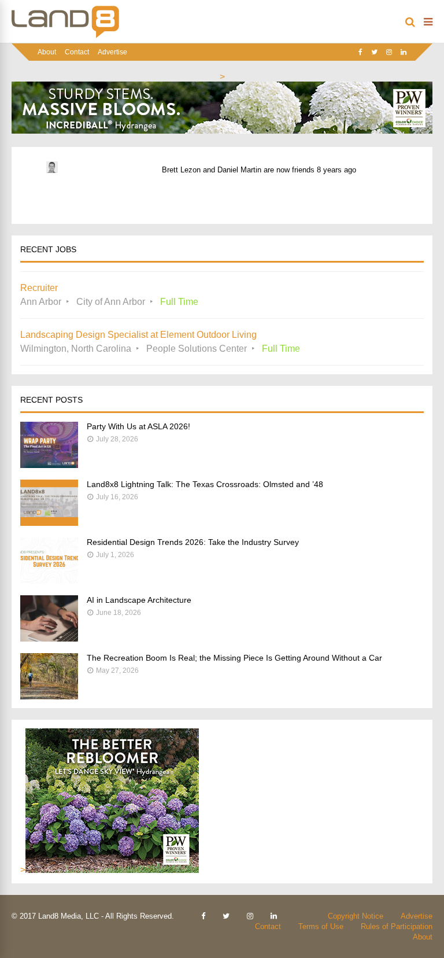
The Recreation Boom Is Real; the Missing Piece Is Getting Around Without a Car (234, 657)
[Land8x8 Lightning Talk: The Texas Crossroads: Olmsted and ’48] (49, 523)
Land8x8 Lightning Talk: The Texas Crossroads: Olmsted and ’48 (205, 484)
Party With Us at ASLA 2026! (138, 426)
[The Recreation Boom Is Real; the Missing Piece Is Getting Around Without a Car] (49, 696)
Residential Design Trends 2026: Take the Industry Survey (193, 542)
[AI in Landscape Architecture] (49, 638)
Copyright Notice (355, 916)
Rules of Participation (396, 926)
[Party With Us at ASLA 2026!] (49, 465)
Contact (77, 52)
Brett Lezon (181, 169)
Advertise (112, 52)
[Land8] (65, 36)
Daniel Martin (239, 169)
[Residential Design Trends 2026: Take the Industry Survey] (49, 580)
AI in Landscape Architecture (139, 600)
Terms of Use (320, 926)
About (47, 52)
